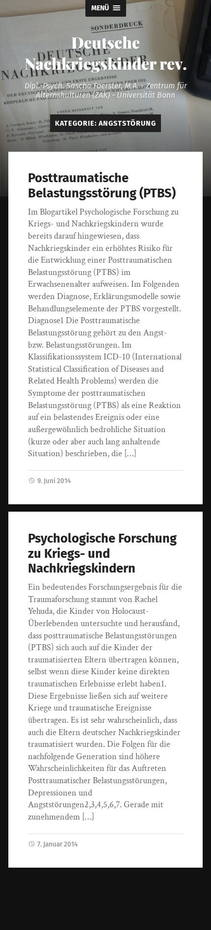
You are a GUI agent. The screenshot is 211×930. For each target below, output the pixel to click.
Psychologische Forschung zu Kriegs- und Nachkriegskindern (102, 553)
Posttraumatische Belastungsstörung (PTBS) (102, 185)
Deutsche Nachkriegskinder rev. (106, 52)
